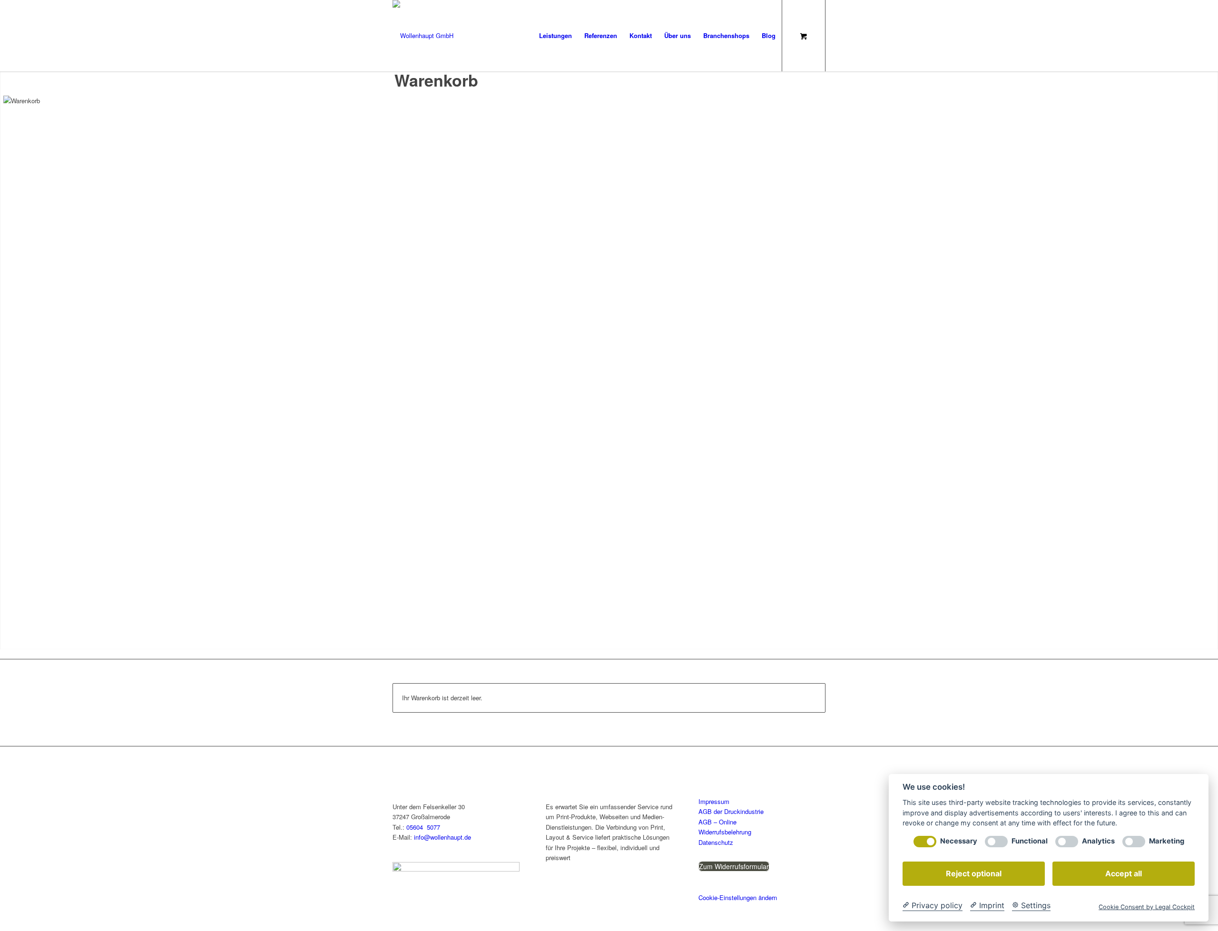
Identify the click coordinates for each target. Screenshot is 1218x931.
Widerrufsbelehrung (724, 831)
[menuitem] (555, 35)
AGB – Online (717, 821)
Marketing (1166, 841)
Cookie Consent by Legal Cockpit (1147, 907)
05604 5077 (423, 827)
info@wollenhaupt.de (442, 837)
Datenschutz (715, 842)
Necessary (958, 841)
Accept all (1123, 873)
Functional (1030, 841)
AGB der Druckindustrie (731, 811)
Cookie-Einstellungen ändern (737, 897)
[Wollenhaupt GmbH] (423, 35)
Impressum (713, 801)
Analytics (1098, 841)
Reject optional (974, 873)
